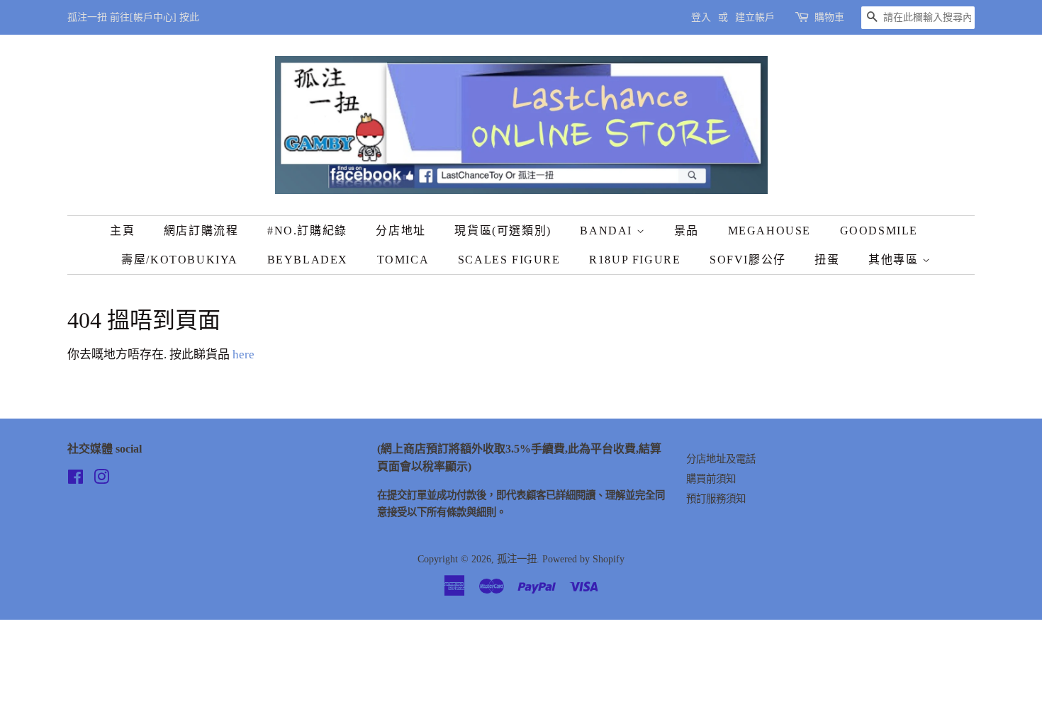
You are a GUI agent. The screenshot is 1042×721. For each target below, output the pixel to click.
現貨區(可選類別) (502, 231)
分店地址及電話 (721, 459)
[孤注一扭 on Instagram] (101, 479)
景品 (686, 231)
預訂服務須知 (716, 498)
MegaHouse (769, 231)
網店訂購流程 (201, 231)
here (243, 354)
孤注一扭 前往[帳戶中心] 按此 (133, 17)
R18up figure (634, 260)
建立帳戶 (755, 17)
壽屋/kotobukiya (179, 260)
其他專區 (895, 260)
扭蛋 (826, 260)
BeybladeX (307, 260)
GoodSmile (879, 231)
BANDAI (608, 231)
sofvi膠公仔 (748, 260)
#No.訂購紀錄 (307, 231)
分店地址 (400, 231)
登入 (701, 17)
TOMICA (403, 260)
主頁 (122, 231)
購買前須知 (711, 478)
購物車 (829, 17)
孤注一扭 (517, 558)
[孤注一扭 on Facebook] (75, 479)
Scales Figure (509, 260)
